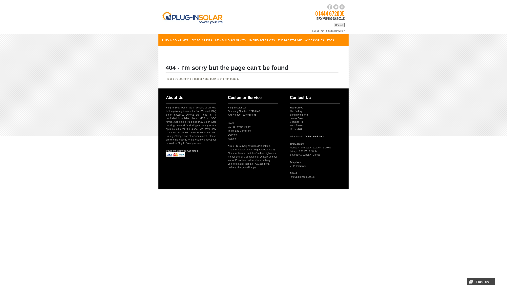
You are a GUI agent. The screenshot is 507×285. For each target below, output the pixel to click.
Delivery (232, 134)
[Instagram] (342, 7)
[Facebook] (329, 7)
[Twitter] (335, 7)
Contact (168, 52)
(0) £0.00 (329, 30)
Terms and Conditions (240, 130)
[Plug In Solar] (192, 16)
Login (315, 30)
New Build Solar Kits (230, 40)
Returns (232, 138)
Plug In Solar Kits (175, 40)
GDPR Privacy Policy (239, 126)
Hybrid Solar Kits (262, 40)
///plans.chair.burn (314, 136)
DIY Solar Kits (202, 40)
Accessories (314, 40)
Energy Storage (290, 40)
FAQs (330, 40)
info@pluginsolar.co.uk (330, 19)
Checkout (340, 30)
